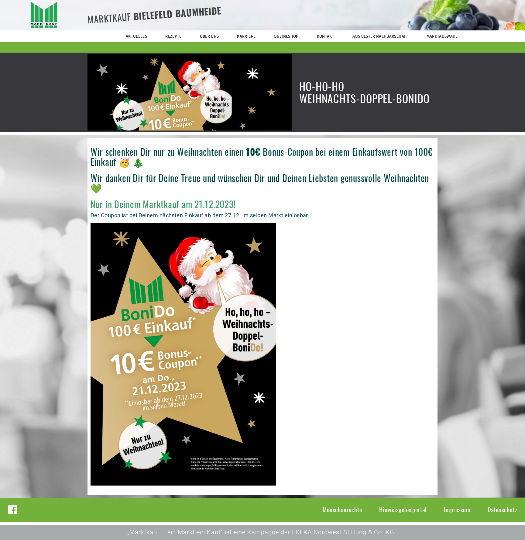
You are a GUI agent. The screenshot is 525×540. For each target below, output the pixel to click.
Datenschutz (502, 509)
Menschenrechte (342, 509)
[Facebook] (13, 510)
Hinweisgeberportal (403, 509)
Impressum (457, 509)
